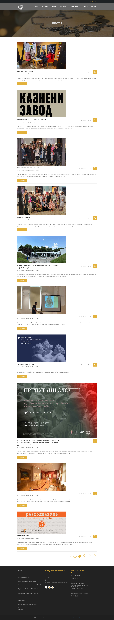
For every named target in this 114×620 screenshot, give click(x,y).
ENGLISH (93, 6)
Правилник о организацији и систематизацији (30, 574)
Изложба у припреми (23, 217)
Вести (37, 74)
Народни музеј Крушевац (27, 74)
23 (95, 72)
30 (95, 120)
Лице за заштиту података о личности (28, 604)
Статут (20, 570)
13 (95, 218)
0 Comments (83, 72)
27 (95, 168)
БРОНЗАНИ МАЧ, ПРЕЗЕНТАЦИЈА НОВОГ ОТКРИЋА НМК (34, 316)
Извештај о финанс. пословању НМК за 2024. (29, 597)
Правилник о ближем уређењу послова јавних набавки (30, 608)
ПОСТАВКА (45, 6)
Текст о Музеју (21, 493)
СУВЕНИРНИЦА (74, 6)
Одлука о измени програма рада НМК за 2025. (30, 584)
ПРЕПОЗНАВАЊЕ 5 (23, 536)
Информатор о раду (23, 577)
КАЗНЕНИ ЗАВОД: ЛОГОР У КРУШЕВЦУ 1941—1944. (32, 119)
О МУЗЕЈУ (35, 6)
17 (95, 364)
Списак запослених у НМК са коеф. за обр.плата (28, 589)
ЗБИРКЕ (54, 6)
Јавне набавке (22, 600)
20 (95, 536)
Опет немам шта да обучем (25, 71)
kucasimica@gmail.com (76, 580)
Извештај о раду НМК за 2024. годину (28, 593)
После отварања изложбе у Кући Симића (29, 168)
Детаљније (22, 84)
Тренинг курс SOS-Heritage (25, 364)
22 (95, 493)
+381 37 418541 (50, 580)
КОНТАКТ (85, 6)
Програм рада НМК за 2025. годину (27, 581)
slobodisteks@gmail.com (77, 596)
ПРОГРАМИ (63, 6)
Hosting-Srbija (76, 617)
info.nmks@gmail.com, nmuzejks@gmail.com (57, 582)
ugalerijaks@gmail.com (77, 588)
